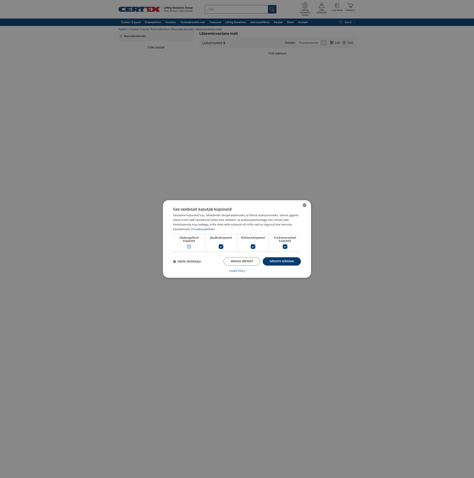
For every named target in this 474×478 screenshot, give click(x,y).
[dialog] (237, 239)
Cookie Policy (237, 271)
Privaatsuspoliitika (203, 229)
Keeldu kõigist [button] (242, 261)
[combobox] (304, 205)
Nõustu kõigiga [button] (282, 261)
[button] (187, 261)
